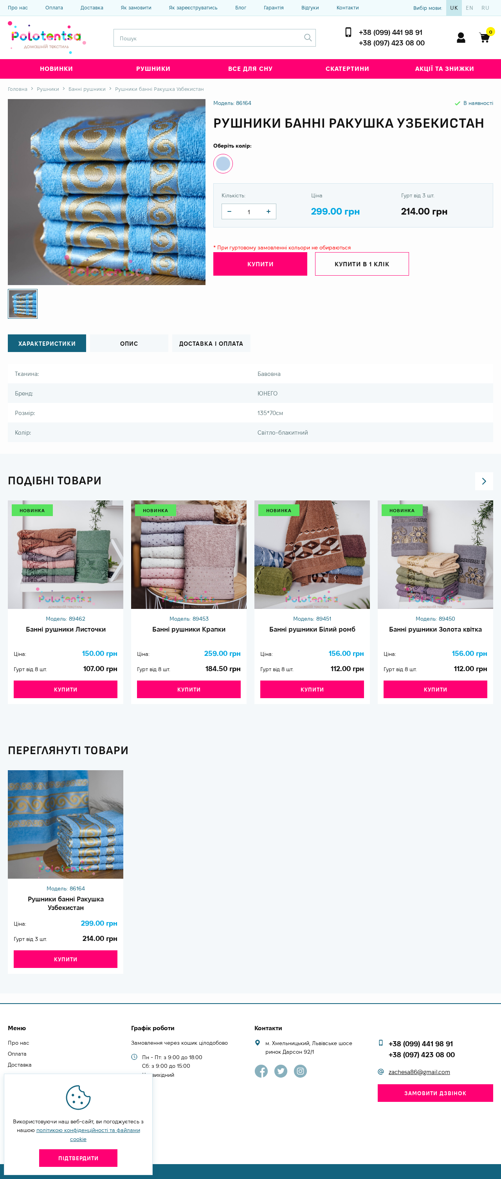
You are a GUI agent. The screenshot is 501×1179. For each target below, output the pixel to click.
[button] (484, 481)
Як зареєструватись (193, 7)
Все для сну (250, 68)
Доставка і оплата (211, 343)
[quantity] (229, 211)
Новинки (56, 68)
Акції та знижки (444, 68)
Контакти (348, 7)
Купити (65, 689)
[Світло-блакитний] (223, 163)
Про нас (18, 7)
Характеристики (47, 343)
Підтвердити (78, 1158)
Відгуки (310, 7)
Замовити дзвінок (435, 1093)
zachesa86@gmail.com (419, 1072)
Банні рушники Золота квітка (435, 629)
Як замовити (136, 7)
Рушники (153, 68)
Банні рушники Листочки (66, 629)
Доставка (92, 7)
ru (485, 8)
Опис (129, 343)
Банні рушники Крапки (188, 629)
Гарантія (274, 7)
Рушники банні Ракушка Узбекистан (66, 903)
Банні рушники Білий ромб (312, 629)
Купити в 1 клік (362, 264)
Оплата (54, 7)
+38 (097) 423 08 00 (392, 43)
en (470, 8)
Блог (240, 7)
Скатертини (347, 68)
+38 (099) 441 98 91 (390, 32)
